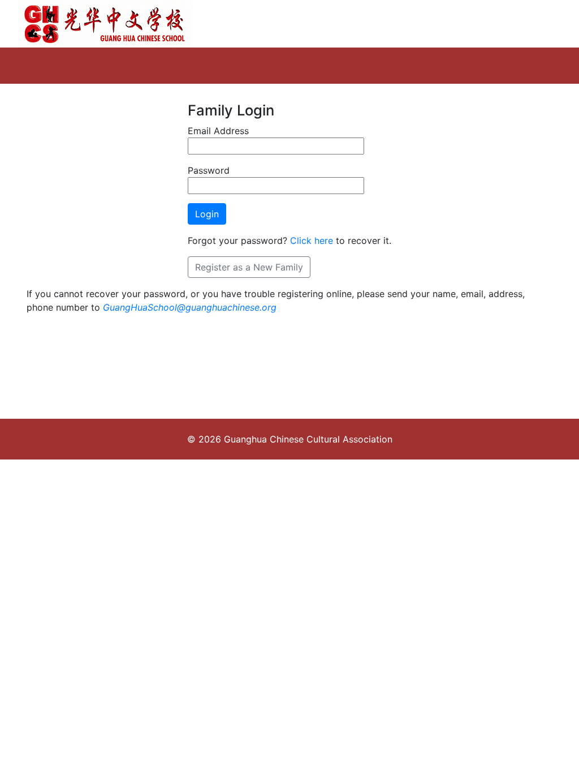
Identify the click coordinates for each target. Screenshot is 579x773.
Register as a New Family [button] (249, 267)
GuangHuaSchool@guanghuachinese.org (189, 307)
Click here (311, 240)
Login (207, 214)
